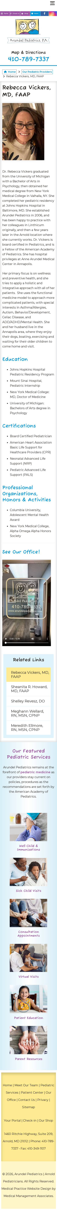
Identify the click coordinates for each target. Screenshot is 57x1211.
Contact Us (26, 1100)
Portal (6, 13)
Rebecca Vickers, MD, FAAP (30, 674)
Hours (36, 13)
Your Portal (12, 1120)
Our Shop (46, 1120)
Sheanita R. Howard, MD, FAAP (29, 689)
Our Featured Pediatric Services (28, 754)
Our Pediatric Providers (37, 71)
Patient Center (32, 1092)
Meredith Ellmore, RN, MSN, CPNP (27, 727)
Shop (26, 13)
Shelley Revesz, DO (28, 701)
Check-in (15, 13)
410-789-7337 (28, 59)
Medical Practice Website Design (26, 1188)
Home (11, 71)
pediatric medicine (35, 772)
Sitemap (28, 1107)
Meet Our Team (26, 1085)
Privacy (42, 1100)
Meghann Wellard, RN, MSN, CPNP (27, 713)
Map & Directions (28, 52)
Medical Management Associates (28, 1196)
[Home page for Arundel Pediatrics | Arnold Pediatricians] (28, 32)
